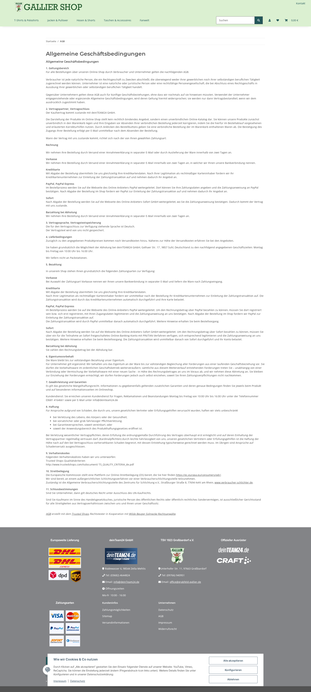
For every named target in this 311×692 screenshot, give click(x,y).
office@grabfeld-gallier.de (185, 582)
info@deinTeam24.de (126, 582)
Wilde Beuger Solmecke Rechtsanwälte (152, 514)
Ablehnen (233, 679)
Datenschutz (77, 680)
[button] (270, 20)
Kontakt (300, 3)
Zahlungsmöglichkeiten (116, 610)
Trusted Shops (80, 514)
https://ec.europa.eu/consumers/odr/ (198, 475)
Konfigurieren (233, 669)
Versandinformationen (115, 622)
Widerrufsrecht (167, 629)
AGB (48, 514)
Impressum (59, 680)
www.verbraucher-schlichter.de (234, 482)
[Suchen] (258, 20)
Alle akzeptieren (233, 660)
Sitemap (107, 616)
